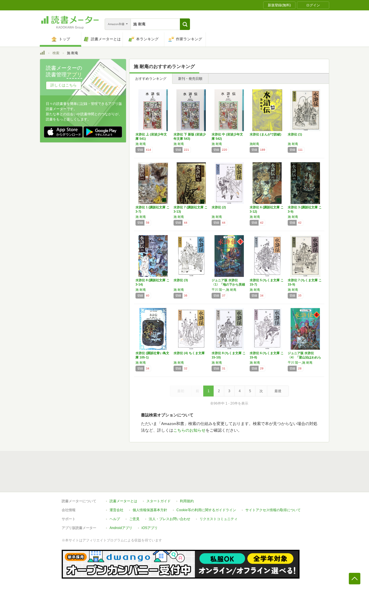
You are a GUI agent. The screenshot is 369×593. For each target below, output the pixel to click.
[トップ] (42, 54)
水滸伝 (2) (219, 207)
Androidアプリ (121, 528)
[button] (185, 24)
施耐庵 (254, 144)
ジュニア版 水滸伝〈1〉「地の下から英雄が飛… (228, 284)
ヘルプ (115, 519)
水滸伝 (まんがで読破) (265, 134)
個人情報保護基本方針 (150, 510)
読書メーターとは (123, 501)
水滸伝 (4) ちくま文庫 (189, 353)
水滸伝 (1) (295, 134)
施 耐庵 (140, 144)
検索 (55, 53)
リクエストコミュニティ (218, 519)
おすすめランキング (150, 79)
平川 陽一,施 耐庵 (224, 289)
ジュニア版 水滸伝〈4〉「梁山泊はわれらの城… (304, 357)
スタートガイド (158, 501)
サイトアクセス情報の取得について (273, 510)
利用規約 (187, 501)
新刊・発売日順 (190, 79)
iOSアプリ (150, 528)
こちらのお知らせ (189, 430)
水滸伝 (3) (181, 280)
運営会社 (116, 510)
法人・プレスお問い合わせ (169, 519)
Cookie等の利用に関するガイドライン (206, 510)
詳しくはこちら (63, 85)
